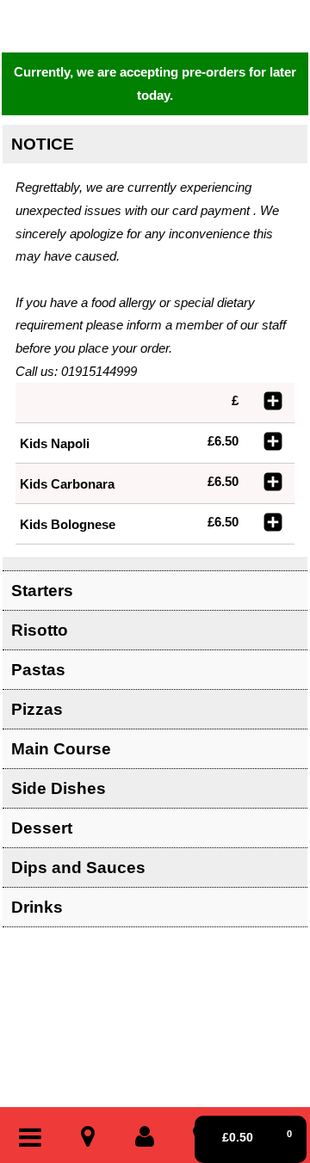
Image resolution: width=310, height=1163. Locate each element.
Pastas (38, 670)
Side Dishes (58, 788)
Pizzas (37, 709)
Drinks (37, 907)
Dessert (41, 828)
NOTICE (42, 144)
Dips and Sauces (78, 867)
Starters (42, 591)
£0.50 (257, 1136)
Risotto (39, 630)
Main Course (61, 749)
